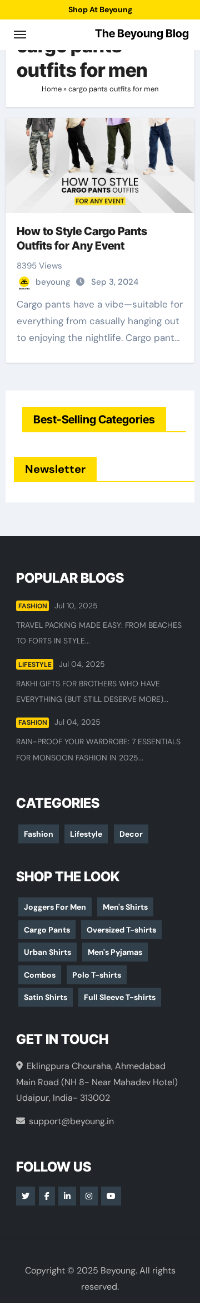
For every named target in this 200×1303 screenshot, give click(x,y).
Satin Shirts (45, 997)
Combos (40, 975)
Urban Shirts (47, 952)
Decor (131, 834)
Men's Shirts (125, 907)
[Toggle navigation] (20, 34)
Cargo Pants (47, 930)
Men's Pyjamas (115, 952)
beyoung (54, 281)
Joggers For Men (55, 907)
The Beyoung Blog (142, 33)
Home (52, 89)
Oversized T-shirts (121, 930)
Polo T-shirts (96, 975)
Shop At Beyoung (100, 9)
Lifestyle (35, 664)
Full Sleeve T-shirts (120, 997)
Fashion (32, 606)
